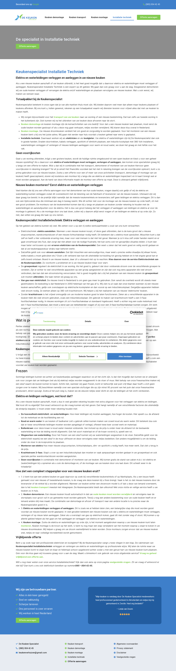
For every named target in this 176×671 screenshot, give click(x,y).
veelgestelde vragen (120, 562)
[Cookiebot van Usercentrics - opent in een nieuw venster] (132, 313)
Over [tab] (126, 321)
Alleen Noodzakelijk (51, 356)
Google (35, 4)
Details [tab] (88, 321)
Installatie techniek (122, 17)
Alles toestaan (125, 356)
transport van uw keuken (66, 117)
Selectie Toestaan (86, 356)
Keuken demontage (54, 17)
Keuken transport (77, 17)
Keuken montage (99, 17)
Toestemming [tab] (49, 321)
